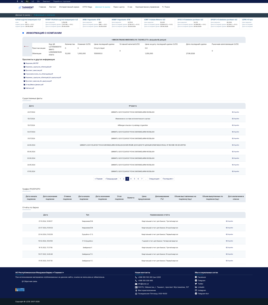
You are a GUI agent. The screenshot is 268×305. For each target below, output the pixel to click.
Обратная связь (30, 281)
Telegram (201, 280)
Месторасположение (147, 290)
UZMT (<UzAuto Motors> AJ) (149, 20)
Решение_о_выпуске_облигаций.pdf (38, 67)
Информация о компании (44, 15)
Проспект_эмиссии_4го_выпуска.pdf (38, 81)
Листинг (52, 7)
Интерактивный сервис (69, 7)
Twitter (200, 284)
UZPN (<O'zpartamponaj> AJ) (248, 20)
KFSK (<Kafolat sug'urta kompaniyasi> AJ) (20, 20)
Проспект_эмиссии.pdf (33, 70)
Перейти (236, 112)
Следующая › (154, 179)
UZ (33, 1)
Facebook (202, 277)
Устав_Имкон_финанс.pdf (34, 84)
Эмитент (46, 1)
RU (27, 1)
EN (38, 1)
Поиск (167, 7)
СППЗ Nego (87, 7)
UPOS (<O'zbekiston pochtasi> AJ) (185, 20)
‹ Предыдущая (111, 179)
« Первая (98, 179)
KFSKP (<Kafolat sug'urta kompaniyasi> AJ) (57, 20)
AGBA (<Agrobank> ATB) (86, 20)
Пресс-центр (118, 7)
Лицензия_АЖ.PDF (32, 63)
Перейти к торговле (61, 1)
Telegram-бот (203, 294)
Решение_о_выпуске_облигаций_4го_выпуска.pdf (43, 77)
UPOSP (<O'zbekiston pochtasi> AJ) (219, 20)
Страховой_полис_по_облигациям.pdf (39, 74)
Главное (42, 7)
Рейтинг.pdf (29, 88)
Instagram (202, 290)
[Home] (26, 8)
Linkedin (201, 287)
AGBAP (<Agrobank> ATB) (116, 20)
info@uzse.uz (143, 284)
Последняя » (168, 179)
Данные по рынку (102, 7)
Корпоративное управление (147, 7)
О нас (130, 7)
